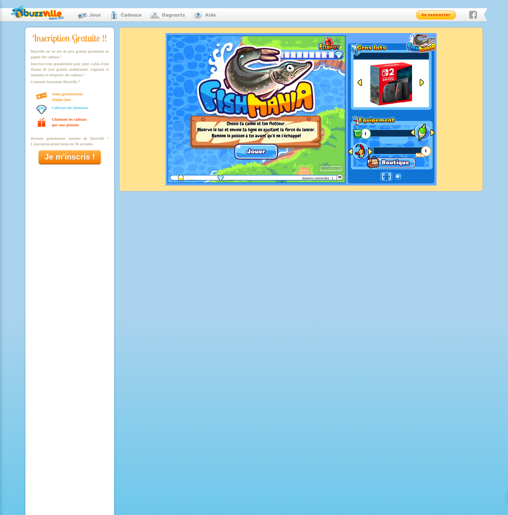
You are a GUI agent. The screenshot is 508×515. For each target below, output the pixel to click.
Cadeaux (131, 15)
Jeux (95, 15)
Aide (210, 15)
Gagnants (173, 15)
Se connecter (436, 14)
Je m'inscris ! (69, 156)
